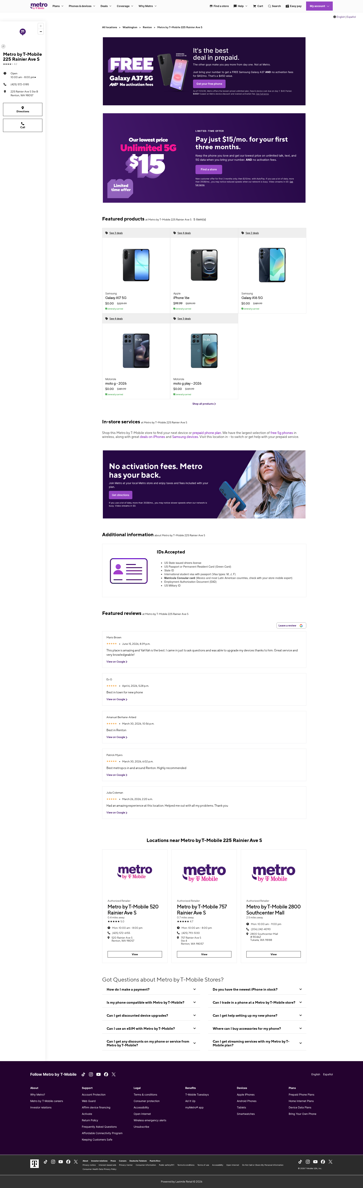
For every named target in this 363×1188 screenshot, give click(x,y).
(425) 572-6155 (121, 932)
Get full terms (262, 94)
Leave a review (287, 625)
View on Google (116, 661)
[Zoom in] (40, 26)
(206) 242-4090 (261, 929)
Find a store (209, 169)
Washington (130, 27)
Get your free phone (209, 83)
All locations (109, 27)
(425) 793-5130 (191, 932)
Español (351, 16)
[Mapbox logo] (3, 46)
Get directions (120, 495)
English (341, 16)
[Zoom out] (40, 31)
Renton (147, 27)
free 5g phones (282, 433)
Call (22, 127)
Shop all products (203, 403)
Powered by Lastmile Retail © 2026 (181, 1181)
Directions (22, 111)
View (135, 954)
